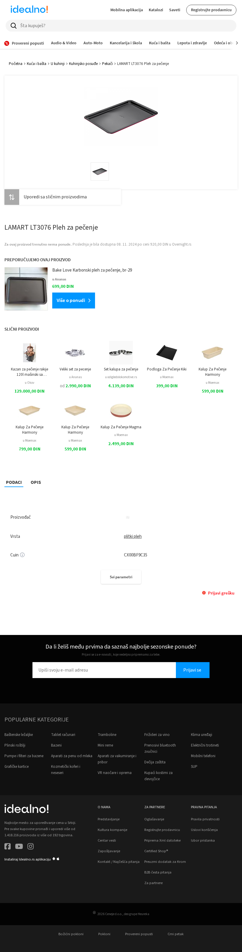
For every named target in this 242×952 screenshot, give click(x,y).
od (75, 386)
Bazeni (56, 745)
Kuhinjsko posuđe (83, 63)
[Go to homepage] (29, 10)
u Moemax (167, 377)
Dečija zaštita (155, 762)
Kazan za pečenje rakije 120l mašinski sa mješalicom (29, 372)
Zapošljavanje (109, 851)
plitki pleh (133, 536)
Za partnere (153, 883)
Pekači (107, 63)
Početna (15, 63)
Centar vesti (107, 840)
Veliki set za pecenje (75, 369)
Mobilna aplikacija (126, 9)
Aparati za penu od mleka (71, 756)
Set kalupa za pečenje (121, 369)
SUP (194, 766)
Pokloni (104, 934)
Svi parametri (121, 576)
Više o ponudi (71, 300)
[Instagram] (30, 847)
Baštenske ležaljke (18, 734)
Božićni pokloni (71, 934)
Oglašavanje (154, 819)
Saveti (174, 9)
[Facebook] (7, 847)
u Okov (29, 383)
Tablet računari (63, 734)
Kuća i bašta (36, 63)
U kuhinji (58, 63)
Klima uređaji (201, 734)
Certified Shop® (156, 851)
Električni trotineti (205, 745)
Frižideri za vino (157, 734)
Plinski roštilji (14, 745)
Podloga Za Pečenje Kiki (167, 369)
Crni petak (176, 934)
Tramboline (107, 734)
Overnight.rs (181, 244)
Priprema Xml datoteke (162, 840)
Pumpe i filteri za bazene (23, 756)
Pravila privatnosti (205, 819)
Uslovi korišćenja (204, 829)
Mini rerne (105, 745)
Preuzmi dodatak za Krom (165, 861)
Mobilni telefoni (203, 756)
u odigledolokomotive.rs (121, 377)
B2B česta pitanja (157, 872)
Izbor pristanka (203, 840)
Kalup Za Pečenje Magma (121, 427)
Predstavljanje (109, 819)
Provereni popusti (139, 934)
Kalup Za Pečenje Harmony (212, 372)
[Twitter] (19, 847)
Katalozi (156, 9)
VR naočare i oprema (115, 772)
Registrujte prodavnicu (211, 9)
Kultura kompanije (112, 829)
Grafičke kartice (16, 766)
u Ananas (75, 377)
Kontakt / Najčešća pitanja (119, 861)
